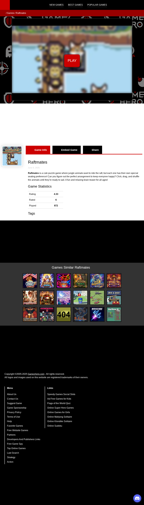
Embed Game (69, 150)
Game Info (40, 150)
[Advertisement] (72, 124)
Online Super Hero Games (60, 408)
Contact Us (12, 399)
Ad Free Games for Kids (59, 399)
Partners (11, 435)
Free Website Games (17, 430)
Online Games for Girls (58, 412)
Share (95, 150)
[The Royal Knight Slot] (47, 297)
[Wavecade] (97, 314)
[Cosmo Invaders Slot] (63, 280)
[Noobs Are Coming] (47, 314)
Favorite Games (15, 426)
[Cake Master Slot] (30, 297)
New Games (57, 5)
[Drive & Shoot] (114, 297)
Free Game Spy (15, 444)
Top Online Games (16, 448)
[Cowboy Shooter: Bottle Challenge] (30, 314)
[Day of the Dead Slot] (114, 280)
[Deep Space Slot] (97, 280)
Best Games (75, 5)
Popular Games (97, 5)
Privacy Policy (14, 412)
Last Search (13, 453)
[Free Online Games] (3, 13)
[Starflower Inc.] (114, 314)
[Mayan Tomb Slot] (80, 280)
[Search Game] (139, 5)
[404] (63, 314)
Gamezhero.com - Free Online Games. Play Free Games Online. (27, 5)
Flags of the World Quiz (59, 403)
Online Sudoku (54, 426)
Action (10, 462)
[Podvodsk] (80, 314)
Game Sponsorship (16, 408)
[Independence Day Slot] (30, 280)
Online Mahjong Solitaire (59, 417)
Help (9, 421)
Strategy (11, 457)
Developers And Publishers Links (23, 439)
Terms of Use (13, 417)
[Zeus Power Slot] (47, 280)
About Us (11, 394)
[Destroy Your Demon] (63, 297)
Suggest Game (14, 403)
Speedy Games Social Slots (61, 394)
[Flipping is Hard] (80, 297)
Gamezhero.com (36, 374)
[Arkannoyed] (97, 297)
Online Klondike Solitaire (59, 421)
